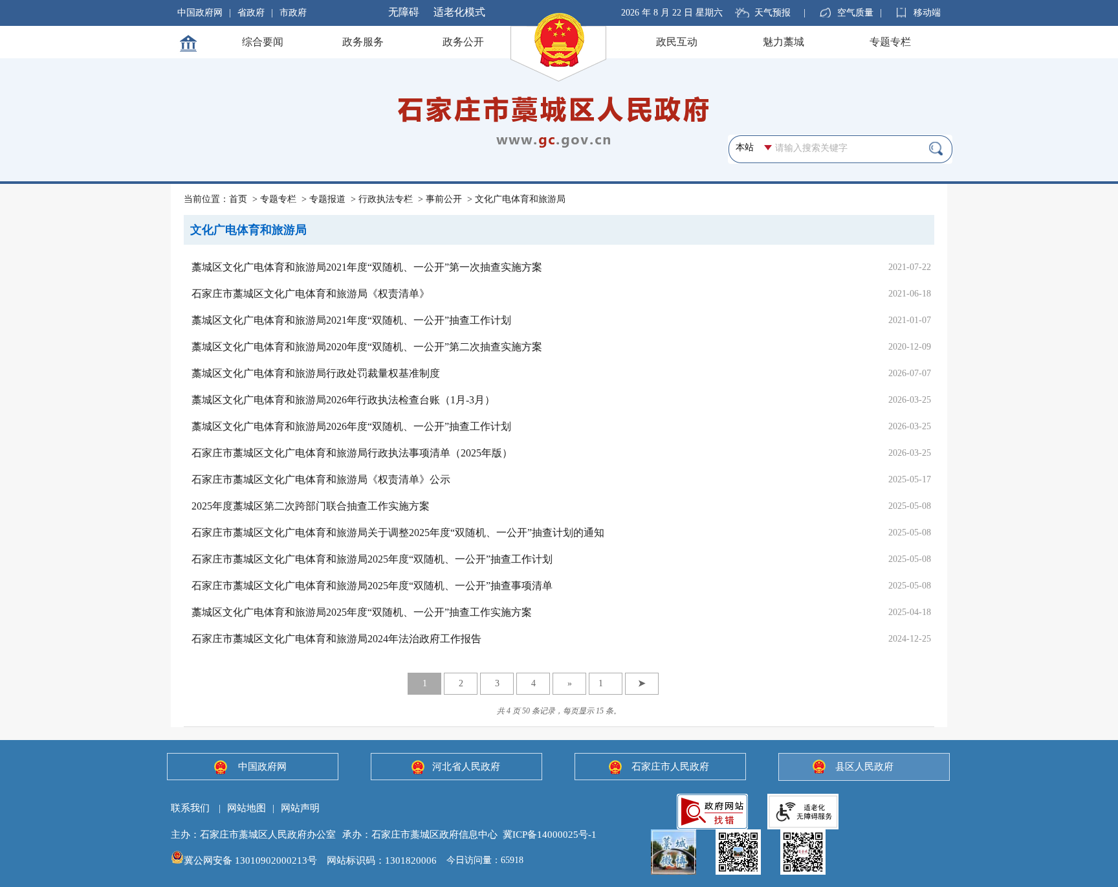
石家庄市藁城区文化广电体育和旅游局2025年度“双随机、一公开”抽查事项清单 (372, 585)
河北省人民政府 (466, 766)
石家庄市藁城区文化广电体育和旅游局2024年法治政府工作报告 (336, 638)
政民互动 (676, 41)
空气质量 (855, 12)
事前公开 (444, 199)
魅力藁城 (783, 41)
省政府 (251, 12)
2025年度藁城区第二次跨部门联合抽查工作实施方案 (311, 505)
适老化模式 (459, 11)
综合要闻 (262, 41)
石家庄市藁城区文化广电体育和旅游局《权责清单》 (311, 293)
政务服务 (363, 41)
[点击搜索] (936, 148)
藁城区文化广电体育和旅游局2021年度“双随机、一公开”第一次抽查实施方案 (367, 267)
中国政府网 (200, 12)
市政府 (293, 12)
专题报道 (327, 199)
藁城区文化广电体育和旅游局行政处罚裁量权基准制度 (316, 373)
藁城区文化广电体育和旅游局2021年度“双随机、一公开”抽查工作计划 (351, 320)
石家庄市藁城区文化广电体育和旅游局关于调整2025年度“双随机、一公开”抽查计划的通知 (398, 532)
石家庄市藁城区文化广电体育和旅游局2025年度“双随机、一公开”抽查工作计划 (372, 559)
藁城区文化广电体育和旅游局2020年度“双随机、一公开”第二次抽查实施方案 (367, 346)
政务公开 (463, 41)
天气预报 (772, 12)
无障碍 (403, 11)
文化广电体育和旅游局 (520, 199)
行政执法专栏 (385, 199)
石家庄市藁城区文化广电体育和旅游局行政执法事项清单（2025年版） (352, 452)
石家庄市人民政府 (670, 766)
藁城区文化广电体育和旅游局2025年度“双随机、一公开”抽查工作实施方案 (362, 612)
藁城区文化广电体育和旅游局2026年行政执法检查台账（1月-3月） (343, 399)
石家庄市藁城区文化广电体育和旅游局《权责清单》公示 (321, 479)
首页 (238, 199)
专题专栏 (890, 41)
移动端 (927, 12)
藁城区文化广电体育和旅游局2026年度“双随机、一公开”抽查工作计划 (351, 426)
